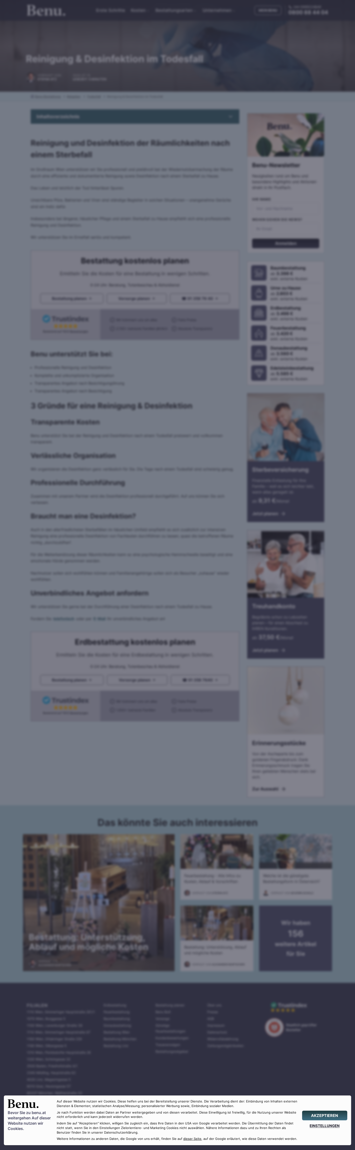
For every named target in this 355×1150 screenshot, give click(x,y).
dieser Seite (192, 1139)
